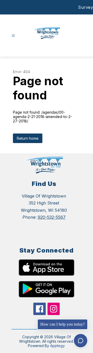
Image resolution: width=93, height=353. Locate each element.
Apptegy (57, 345)
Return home (27, 138)
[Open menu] (13, 36)
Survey (85, 7)
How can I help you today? (62, 324)
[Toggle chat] (80, 340)
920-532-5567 (52, 217)
